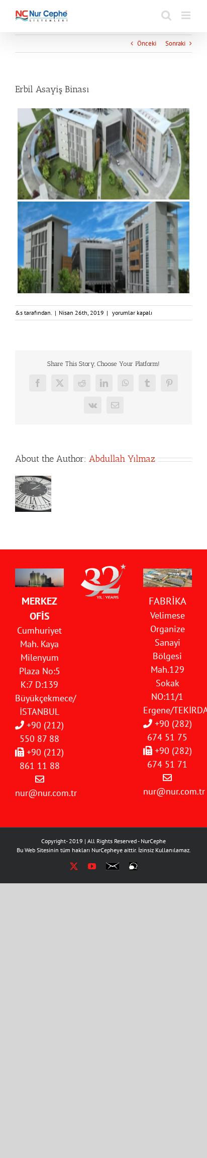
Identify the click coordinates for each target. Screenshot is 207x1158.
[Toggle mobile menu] (186, 15)
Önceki (146, 43)
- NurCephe (152, 841)
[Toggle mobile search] (166, 15)
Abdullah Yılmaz (122, 458)
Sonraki (175, 43)
